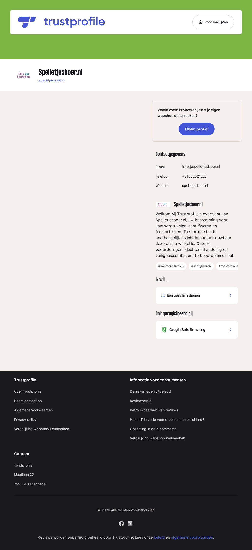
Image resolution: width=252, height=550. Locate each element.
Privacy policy (25, 419)
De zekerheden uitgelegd (150, 391)
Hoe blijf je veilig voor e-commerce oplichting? (167, 419)
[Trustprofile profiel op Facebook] (121, 523)
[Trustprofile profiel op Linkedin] (130, 523)
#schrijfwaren (201, 266)
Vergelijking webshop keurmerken (41, 429)
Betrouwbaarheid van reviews (154, 410)
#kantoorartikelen (171, 266)
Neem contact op (28, 401)
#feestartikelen (229, 266)
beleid (159, 537)
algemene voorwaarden (192, 537)
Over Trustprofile (27, 391)
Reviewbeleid (141, 401)
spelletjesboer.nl (51, 80)
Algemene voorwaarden (33, 410)
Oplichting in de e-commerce (153, 429)
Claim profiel (196, 129)
